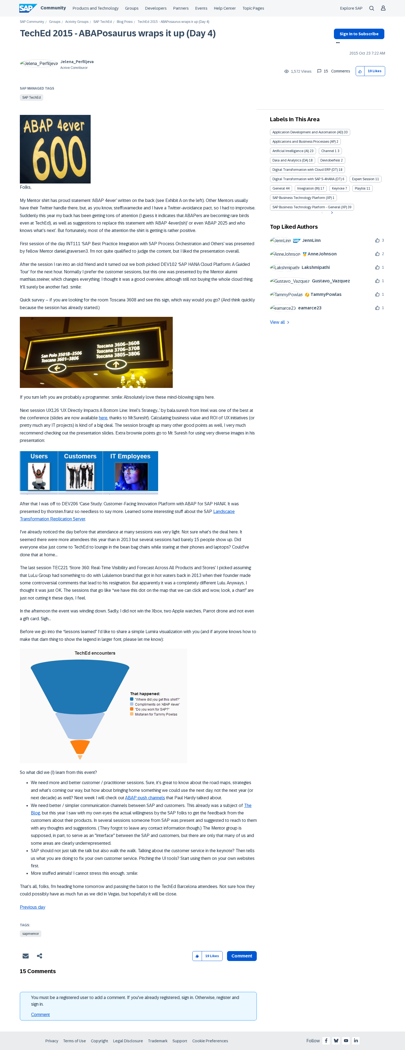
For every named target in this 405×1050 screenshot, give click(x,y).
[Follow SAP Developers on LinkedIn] (356, 1040)
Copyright (99, 1041)
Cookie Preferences (210, 1041)
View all (277, 322)
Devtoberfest (330, 160)
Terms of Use (74, 1041)
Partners (181, 8)
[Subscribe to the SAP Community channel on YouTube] (346, 1040)
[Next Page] (331, 212)
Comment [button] (241, 956)
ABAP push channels (145, 797)
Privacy (51, 1041)
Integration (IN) (308, 188)
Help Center (225, 8)
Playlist (360, 188)
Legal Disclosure (128, 1041)
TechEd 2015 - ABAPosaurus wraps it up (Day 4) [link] (173, 22)
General (278, 188)
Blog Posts (125, 22)
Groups (132, 8)
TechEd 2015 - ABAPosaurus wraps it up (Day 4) (118, 33)
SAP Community (32, 22)
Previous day (32, 907)
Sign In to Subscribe (359, 34)
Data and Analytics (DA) (290, 160)
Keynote (338, 188)
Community (53, 8)
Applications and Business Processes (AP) (304, 142)
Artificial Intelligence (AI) (290, 151)
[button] (360, 71)
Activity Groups (76, 22)
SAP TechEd (102, 22)
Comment (40, 1014)
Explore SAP (351, 8)
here (103, 417)
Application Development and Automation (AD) (307, 132)
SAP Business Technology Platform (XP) (302, 198)
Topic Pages (253, 8)
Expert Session (363, 179)
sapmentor (30, 934)
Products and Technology (95, 8)
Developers (156, 8)
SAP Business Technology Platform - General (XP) (309, 207)
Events (201, 8)
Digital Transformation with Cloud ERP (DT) (305, 170)
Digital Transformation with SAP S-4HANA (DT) (307, 179)
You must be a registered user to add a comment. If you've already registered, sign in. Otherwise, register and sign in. (135, 1000)
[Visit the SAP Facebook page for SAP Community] (326, 1040)
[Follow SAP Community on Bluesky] (336, 1040)
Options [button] (337, 43)
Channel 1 (329, 151)
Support (179, 1041)
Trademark (158, 1041)
